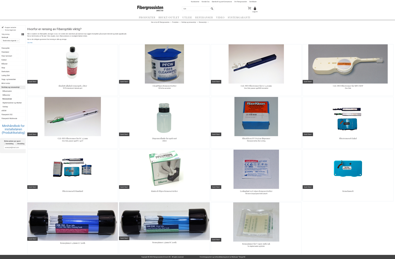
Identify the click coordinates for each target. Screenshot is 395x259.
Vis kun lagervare (10, 30)
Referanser (204, 17)
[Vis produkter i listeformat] (22, 34)
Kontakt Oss (206, 1)
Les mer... (30, 42)
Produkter (147, 17)
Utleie (187, 17)
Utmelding (20, 144)
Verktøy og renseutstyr (188, 22)
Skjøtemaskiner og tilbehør (12, 103)
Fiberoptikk (5, 48)
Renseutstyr (203, 22)
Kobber (4, 60)
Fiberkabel (5, 52)
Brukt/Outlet (169, 17)
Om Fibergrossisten (240, 1)
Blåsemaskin (7, 91)
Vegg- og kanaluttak (8, 79)
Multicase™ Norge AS (238, 257)
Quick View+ (32, 81)
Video (220, 17)
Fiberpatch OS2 (7, 115)
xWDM (3, 111)
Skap (3, 68)
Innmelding (9, 144)
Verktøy (5, 107)
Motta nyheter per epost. (12, 141)
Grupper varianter (10, 27)
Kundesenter (195, 1)
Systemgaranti (239, 17)
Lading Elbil (5, 75)
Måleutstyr (6, 95)
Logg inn (255, 11)
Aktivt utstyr (5, 83)
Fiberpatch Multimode (9, 118)
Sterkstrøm (5, 72)
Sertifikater (253, 1)
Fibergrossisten (165, 22)
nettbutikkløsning (219, 257)
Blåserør (4, 64)
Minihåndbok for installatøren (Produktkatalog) (13, 129)
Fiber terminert (6, 56)
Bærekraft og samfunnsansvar (222, 1)
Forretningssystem (206, 257)
